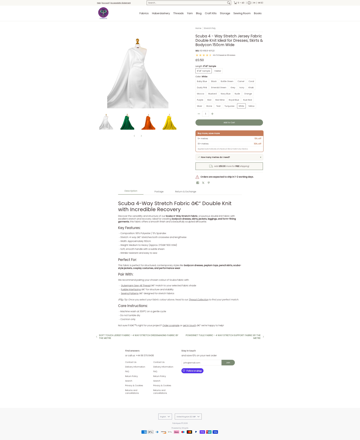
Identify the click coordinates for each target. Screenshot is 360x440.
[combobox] (186, 3)
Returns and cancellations (132, 391)
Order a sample (170, 325)
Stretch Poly (210, 28)
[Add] (212, 114)
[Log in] (249, 3)
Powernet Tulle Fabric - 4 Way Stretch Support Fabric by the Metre (223, 337)
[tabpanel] (180, 262)
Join (228, 362)
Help (99, 3)
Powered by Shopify (180, 428)
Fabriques (176, 423)
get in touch (189, 325)
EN (254, 3)
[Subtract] (198, 114)
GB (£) (260, 3)
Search (128, 380)
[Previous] (99, 67)
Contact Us (130, 362)
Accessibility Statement (121, 3)
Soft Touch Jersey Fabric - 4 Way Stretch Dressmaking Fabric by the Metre (138, 337)
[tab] (130, 192)
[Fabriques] (103, 13)
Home (198, 28)
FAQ (127, 371)
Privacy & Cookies (134, 385)
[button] (198, 182)
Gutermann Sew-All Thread (135, 285)
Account (105, 3)
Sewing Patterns (130, 293)
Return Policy (131, 376)
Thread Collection (198, 299)
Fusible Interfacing (131, 289)
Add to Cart (229, 122)
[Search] (228, 3)
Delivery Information (135, 366)
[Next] (177, 67)
